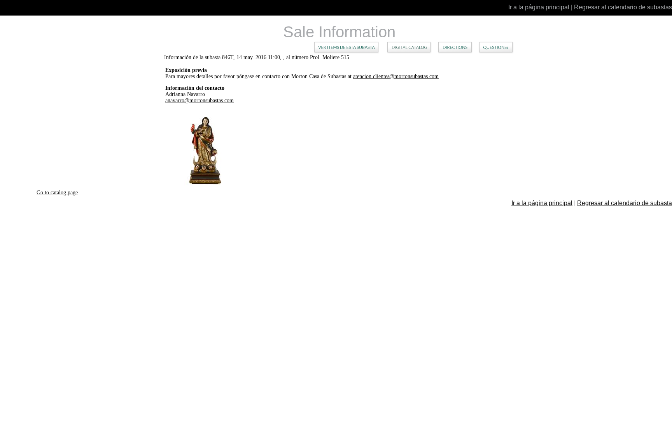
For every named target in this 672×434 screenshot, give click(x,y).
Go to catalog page (57, 192)
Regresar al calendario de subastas (623, 7)
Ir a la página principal (538, 7)
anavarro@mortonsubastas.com (199, 100)
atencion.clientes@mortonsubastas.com (396, 76)
